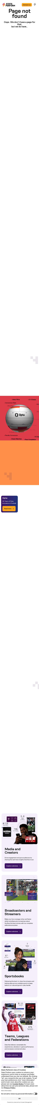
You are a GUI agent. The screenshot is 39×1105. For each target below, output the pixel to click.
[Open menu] (35, 4)
